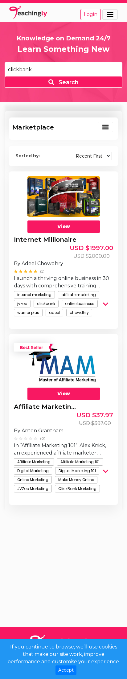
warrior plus (28, 312)
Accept (66, 670)
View (63, 226)
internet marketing (34, 294)
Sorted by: (27, 155)
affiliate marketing (78, 294)
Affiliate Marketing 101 (80, 461)
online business (79, 303)
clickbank (46, 303)
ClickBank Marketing (77, 488)
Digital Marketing (33, 470)
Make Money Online (76, 479)
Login (90, 14)
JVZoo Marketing (32, 488)
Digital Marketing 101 (77, 470)
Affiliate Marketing (34, 461)
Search (68, 82)
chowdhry (79, 312)
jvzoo (22, 303)
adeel (54, 312)
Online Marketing (32, 479)
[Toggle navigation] (110, 14)
